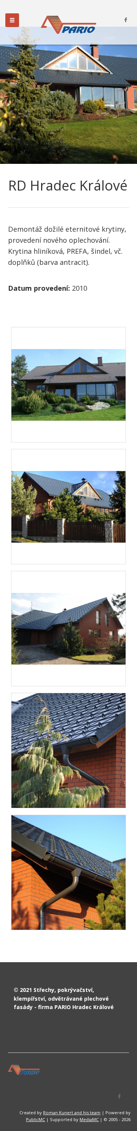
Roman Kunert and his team (71, 1112)
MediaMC (89, 1119)
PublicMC (35, 1119)
